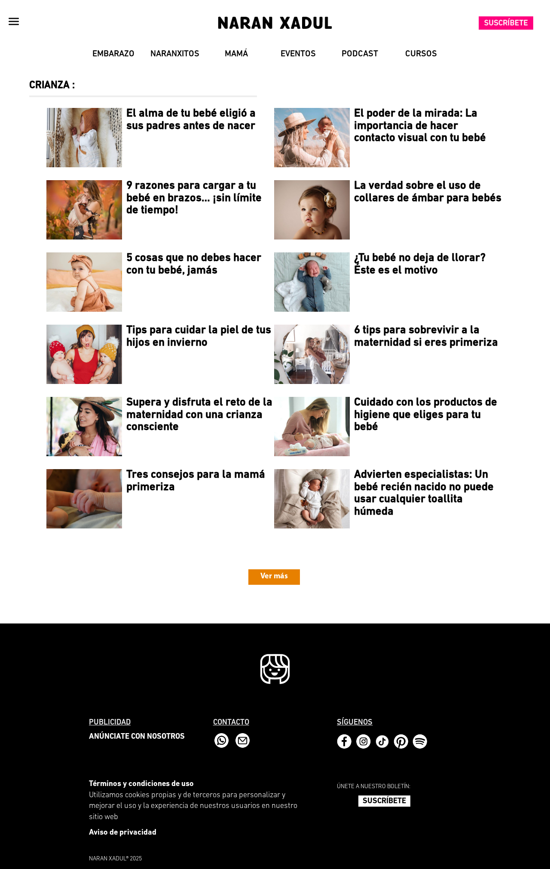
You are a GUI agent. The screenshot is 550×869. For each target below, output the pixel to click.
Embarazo (113, 54)
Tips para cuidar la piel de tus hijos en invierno (198, 337)
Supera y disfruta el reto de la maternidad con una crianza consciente (199, 415)
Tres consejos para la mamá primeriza (195, 481)
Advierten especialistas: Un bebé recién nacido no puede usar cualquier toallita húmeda (424, 493)
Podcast (360, 54)
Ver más (274, 576)
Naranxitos (174, 54)
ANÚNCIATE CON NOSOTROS (137, 737)
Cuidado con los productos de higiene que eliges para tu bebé (425, 415)
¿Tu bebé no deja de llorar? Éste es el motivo (420, 264)
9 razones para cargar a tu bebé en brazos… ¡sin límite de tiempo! (194, 198)
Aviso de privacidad (122, 833)
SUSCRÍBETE (384, 801)
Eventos (298, 54)
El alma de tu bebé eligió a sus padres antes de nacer (191, 120)
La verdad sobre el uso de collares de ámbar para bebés (427, 192)
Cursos (421, 54)
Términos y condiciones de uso (141, 784)
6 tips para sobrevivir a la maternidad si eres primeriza (426, 337)
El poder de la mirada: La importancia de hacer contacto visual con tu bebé (420, 126)
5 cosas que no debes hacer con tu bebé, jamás (193, 264)
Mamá (236, 54)
